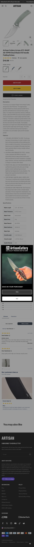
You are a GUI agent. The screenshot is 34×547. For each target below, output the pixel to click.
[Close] (31, 247)
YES (17, 292)
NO (17, 298)
